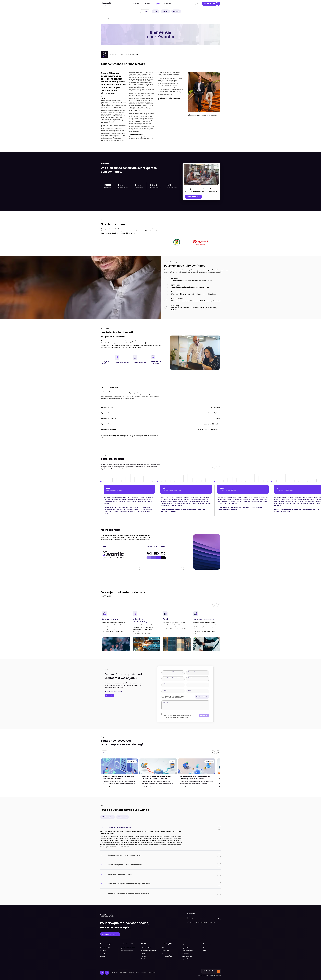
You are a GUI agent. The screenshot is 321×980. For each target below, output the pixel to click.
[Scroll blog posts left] (213, 752)
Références (147, 4)
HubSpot (143, 956)
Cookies (143, 972)
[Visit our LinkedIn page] (107, 973)
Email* (190, 677)
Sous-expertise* (192, 671)
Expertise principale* (169, 671)
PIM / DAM (144, 959)
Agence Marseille (187, 956)
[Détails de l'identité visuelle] (183, 568)
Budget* (166, 690)
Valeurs (165, 11)
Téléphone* (166, 684)
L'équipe (176, 11)
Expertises (136, 4)
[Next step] (218, 468)
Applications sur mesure (128, 948)
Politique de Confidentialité (119, 972)
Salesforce (144, 953)
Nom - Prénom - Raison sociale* (172, 677)
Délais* (190, 690)
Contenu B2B (165, 950)
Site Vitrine (103, 950)
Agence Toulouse (187, 959)
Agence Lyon (186, 953)
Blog (104, 752)
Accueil (103, 19)
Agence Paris (186, 948)
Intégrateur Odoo (146, 948)
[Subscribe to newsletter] (218, 918)
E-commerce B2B (105, 948)
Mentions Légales (134, 972)
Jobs (204, 950)
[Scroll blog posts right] (218, 752)
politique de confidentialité (181, 717)
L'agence (145, 11)
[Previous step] (213, 468)
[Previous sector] (213, 605)
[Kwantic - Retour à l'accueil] (106, 4)
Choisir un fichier (200, 697)
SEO (163, 953)
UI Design (102, 956)
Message (165, 702)
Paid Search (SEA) (167, 956)
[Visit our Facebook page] (102, 973)
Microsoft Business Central (149, 950)
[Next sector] (218, 605)
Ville (189, 684)
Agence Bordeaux (187, 950)
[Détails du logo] (139, 568)
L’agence (158, 4)
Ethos (155, 11)
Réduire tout (122, 817)
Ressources (167, 4)
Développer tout (107, 817)
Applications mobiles (127, 950)
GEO (163, 948)
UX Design (103, 953)
